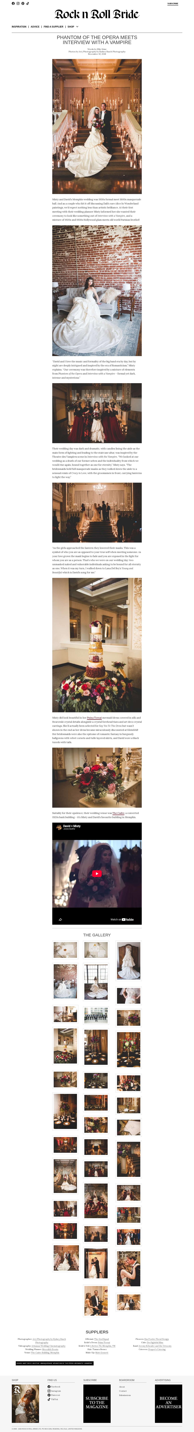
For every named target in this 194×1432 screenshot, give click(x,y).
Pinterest (55, 1395)
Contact (123, 1391)
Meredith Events (50, 1349)
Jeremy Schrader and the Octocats (155, 1346)
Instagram (56, 1391)
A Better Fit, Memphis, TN (102, 1346)
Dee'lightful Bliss (155, 1342)
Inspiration (19, 27)
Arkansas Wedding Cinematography (48, 1346)
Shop (71, 27)
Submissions (125, 1395)
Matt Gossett (101, 1352)
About (122, 1386)
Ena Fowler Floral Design (156, 1339)
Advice (35, 27)
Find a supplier (53, 27)
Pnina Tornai (94, 717)
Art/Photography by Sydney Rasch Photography (102, 51)
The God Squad (101, 1339)
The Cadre (118, 813)
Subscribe (172, 4)
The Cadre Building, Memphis (45, 1352)
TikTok (54, 1399)
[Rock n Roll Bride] (97, 14)
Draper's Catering (157, 1349)
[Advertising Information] (168, 1403)
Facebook (55, 1386)
